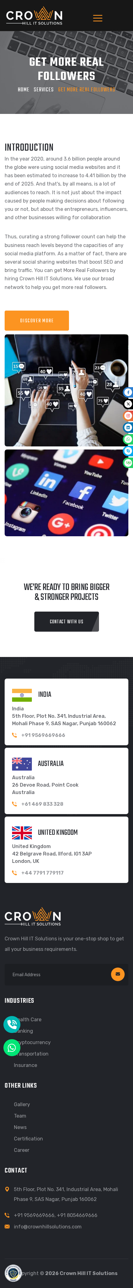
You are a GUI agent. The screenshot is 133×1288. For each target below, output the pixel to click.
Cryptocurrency (32, 1042)
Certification (28, 1139)
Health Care (27, 1019)
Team (20, 1116)
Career (21, 1150)
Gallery (22, 1104)
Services (44, 90)
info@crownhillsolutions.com (48, 1227)
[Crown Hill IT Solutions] (34, 15)
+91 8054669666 (77, 1215)
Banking (23, 1031)
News (20, 1127)
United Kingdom (58, 832)
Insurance (25, 1065)
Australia (51, 763)
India (44, 694)
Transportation (31, 1054)
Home (23, 90)
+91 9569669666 (34, 1215)
